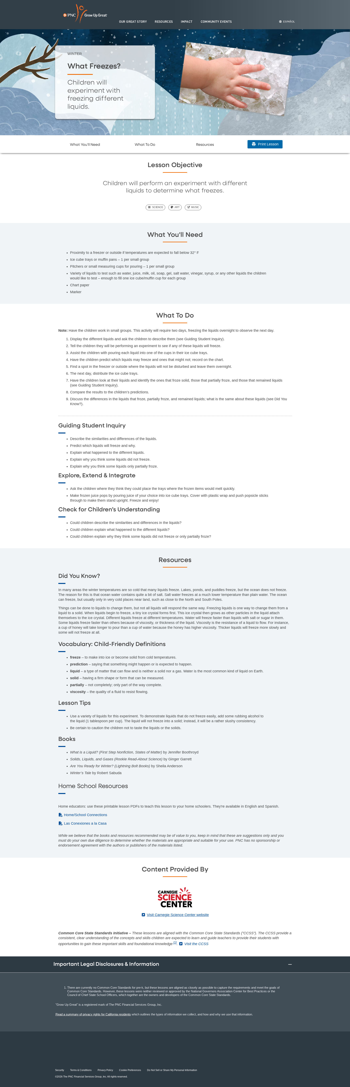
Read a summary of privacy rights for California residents (93, 1014)
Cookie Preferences (130, 1070)
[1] (175, 942)
